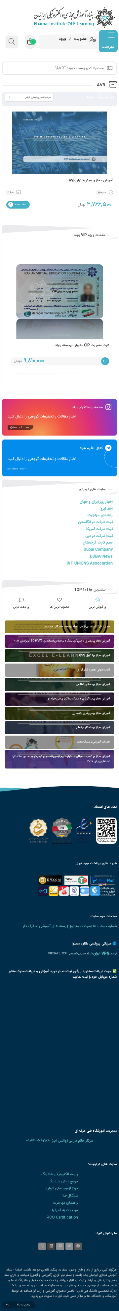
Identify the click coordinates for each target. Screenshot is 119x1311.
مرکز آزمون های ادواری (61, 1188)
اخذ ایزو (106, 509)
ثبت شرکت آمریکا (99, 529)
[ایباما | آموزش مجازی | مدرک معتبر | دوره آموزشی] (59, 17)
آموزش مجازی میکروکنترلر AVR (91, 180)
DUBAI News (101, 556)
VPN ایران (101, 953)
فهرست (107, 46)
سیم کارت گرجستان (98, 543)
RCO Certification (62, 1217)
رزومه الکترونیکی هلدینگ (59, 1174)
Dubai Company (98, 549)
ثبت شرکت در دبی (99, 536)
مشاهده (20, 204)
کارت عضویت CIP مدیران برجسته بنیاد (82, 345)
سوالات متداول (80, 926)
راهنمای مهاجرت (100, 515)
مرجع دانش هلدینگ (63, 1181)
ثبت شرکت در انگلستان (95, 522)
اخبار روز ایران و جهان (96, 502)
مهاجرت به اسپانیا (65, 1210)
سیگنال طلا (70, 1196)
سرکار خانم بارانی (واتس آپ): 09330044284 (59, 1141)
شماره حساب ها (105, 926)
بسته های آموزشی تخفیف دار (44, 926)
